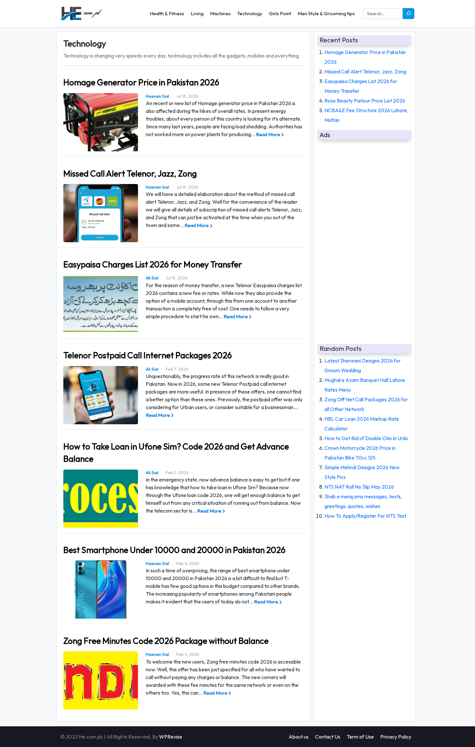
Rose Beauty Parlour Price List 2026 (364, 100)
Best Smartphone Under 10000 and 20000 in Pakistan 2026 (174, 550)
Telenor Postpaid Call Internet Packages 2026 (147, 355)
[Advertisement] (364, 239)
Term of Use (360, 736)
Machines (220, 13)
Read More (268, 134)
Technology (249, 13)
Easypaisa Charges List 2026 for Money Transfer (152, 264)
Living (197, 13)
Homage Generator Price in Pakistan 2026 (141, 82)
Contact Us (327, 736)
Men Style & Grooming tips (326, 13)
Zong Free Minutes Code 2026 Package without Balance (166, 640)
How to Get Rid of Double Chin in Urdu (366, 438)
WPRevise (170, 736)
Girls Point (280, 13)
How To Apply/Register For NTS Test (365, 516)
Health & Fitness (167, 13)
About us (299, 736)
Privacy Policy (395, 736)
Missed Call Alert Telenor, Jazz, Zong (130, 173)
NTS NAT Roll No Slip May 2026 (359, 486)
